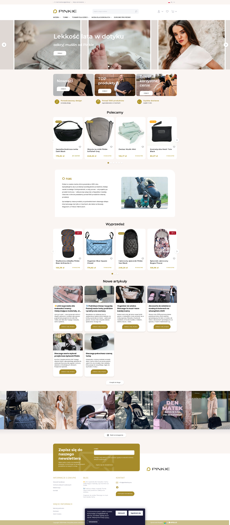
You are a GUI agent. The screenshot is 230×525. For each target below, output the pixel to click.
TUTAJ (106, 517)
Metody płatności (58, 508)
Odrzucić (121, 513)
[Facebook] (117, 487)
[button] (9, 44)
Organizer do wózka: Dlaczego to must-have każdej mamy (95, 496)
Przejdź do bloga (115, 382)
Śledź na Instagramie (116, 435)
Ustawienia (93, 522)
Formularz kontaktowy (125, 493)
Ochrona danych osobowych (62, 485)
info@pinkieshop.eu (125, 482)
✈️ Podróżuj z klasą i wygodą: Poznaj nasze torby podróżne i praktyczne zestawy (94, 490)
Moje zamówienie (78, 2)
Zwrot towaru (57, 514)
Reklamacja (56, 488)
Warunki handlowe (59, 482)
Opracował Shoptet (156, 522)
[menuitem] (57, 17)
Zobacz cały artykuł (68, 327)
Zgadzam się (136, 513)
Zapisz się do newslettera (104, 465)
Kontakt (55, 490)
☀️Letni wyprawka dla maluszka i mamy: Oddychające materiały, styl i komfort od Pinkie (96, 483)
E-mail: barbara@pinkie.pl (62, 2)
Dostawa (56, 511)
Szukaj (136, 11)
